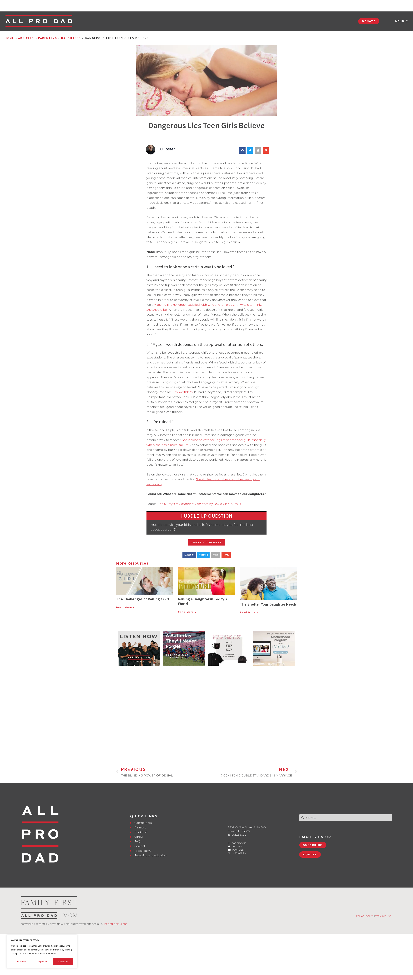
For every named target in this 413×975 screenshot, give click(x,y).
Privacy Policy (365, 916)
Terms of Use (383, 916)
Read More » (125, 607)
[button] (242, 150)
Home (9, 38)
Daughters (71, 38)
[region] (41, 952)
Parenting (47, 38)
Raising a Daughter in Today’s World (202, 601)
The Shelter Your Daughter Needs (268, 604)
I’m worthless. (183, 392)
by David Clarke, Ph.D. (200, 504)
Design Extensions (115, 924)
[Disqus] (206, 710)
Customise (21, 961)
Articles (26, 38)
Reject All (42, 961)
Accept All (63, 961)
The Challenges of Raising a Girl (142, 599)
